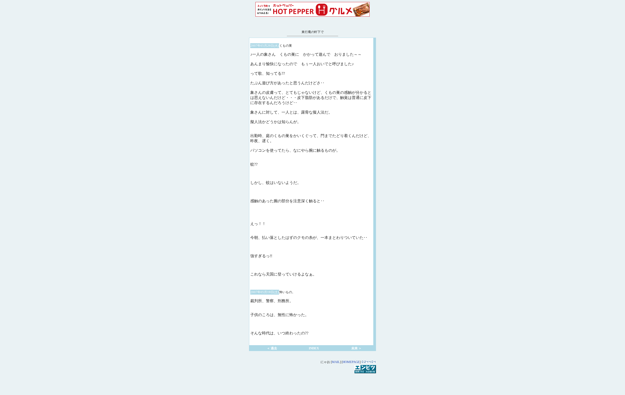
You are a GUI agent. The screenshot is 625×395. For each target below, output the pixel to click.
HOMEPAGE (351, 362)
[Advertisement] (312, 381)
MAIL (336, 362)
